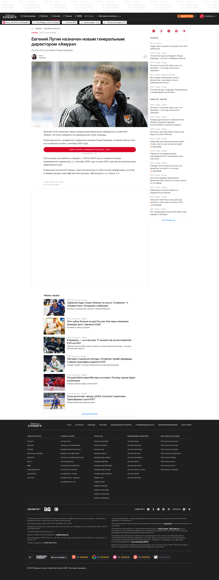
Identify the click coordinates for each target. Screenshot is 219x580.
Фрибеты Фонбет (101, 486)
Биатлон (30, 457)
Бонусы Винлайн (101, 441)
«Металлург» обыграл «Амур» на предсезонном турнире (164, 191)
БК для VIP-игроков (69, 469)
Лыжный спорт (33, 469)
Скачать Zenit (133, 473)
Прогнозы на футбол (169, 441)
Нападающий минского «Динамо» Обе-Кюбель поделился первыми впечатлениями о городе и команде (167, 122)
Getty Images (163, 529)
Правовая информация (168, 425)
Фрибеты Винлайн (101, 490)
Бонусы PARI (99, 449)
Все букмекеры (67, 461)
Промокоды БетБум (102, 469)
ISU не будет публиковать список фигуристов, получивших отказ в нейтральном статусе (164, 80)
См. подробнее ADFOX (140, 542)
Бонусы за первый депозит (72, 457)
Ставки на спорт (68, 436)
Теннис (30, 449)
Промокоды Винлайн (103, 465)
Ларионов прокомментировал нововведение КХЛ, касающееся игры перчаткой (166, 156)
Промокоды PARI (101, 461)
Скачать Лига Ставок (136, 469)
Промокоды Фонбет (102, 457)
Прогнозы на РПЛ (168, 461)
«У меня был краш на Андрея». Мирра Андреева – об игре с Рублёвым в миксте (167, 57)
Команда (91, 425)
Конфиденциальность (145, 425)
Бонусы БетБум (100, 445)
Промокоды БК (100, 453)
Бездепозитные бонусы (71, 449)
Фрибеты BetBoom (101, 494)
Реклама (103, 425)
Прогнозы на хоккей (169, 445)
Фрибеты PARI (99, 482)
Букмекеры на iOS (68, 482)
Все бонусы (66, 441)
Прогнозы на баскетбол (171, 453)
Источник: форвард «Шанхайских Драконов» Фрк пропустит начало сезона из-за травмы (168, 180)
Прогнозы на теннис (169, 449)
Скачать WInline (134, 445)
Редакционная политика (121, 425)
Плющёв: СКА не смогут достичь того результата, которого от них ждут (166, 167)
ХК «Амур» (55, 185)
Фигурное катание (35, 453)
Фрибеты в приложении (70, 445)
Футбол (30, 441)
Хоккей (34, 33)
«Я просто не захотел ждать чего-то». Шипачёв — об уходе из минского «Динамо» (166, 68)
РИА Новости (174, 529)
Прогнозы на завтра (169, 469)
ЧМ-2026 (30, 478)
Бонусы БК (98, 436)
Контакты (79, 425)
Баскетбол (31, 473)
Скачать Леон (133, 461)
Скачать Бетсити (134, 465)
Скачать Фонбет (134, 453)
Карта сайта (186, 425)
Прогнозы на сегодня (170, 436)
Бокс (29, 461)
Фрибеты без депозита (70, 453)
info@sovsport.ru (62, 535)
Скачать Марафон (134, 457)
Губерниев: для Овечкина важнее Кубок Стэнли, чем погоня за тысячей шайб (167, 142)
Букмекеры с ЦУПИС (69, 473)
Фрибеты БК (99, 478)
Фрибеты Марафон (101, 498)
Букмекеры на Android (70, 478)
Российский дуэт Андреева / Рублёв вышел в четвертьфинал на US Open (168, 90)
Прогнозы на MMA (168, 457)
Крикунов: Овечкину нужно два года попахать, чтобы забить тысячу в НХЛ (166, 200)
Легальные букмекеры (70, 465)
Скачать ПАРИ (133, 441)
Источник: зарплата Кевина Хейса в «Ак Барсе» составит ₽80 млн (167, 133)
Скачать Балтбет (134, 478)
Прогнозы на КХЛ (168, 465)
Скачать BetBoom (134, 449)
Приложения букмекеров (138, 436)
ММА (29, 465)
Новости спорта (34, 436)
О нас (69, 425)
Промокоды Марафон (103, 473)
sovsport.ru (168, 523)
